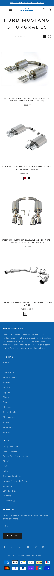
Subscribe (12, 536)
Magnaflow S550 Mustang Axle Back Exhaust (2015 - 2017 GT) (27, 303)
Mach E (6, 387)
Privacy (6, 471)
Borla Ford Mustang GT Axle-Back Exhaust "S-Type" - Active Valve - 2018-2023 (27, 168)
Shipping (7, 461)
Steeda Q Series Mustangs (15, 456)
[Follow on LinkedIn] (43, 546)
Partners (7, 495)
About (6, 362)
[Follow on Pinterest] (20, 546)
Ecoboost (7, 382)
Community (8, 427)
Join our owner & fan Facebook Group (27, 3)
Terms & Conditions (12, 476)
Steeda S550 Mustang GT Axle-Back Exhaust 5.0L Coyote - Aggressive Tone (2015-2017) (27, 99)
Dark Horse (8, 372)
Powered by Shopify (36, 556)
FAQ (5, 466)
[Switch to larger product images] (44, 36)
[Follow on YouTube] (27, 546)
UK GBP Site (9, 500)
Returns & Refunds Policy (15, 481)
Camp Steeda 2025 (12, 446)
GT (4, 367)
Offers (6, 422)
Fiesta (6, 397)
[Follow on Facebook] (4, 546)
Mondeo (7, 407)
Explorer (7, 392)
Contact (6, 432)
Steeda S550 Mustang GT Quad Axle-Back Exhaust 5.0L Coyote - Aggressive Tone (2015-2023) (27, 241)
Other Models (9, 412)
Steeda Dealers (10, 451)
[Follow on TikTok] (35, 546)
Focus (6, 402)
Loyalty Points (9, 490)
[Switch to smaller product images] (49, 36)
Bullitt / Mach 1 (10, 377)
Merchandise (9, 417)
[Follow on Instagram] (12, 546)
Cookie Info (8, 486)
